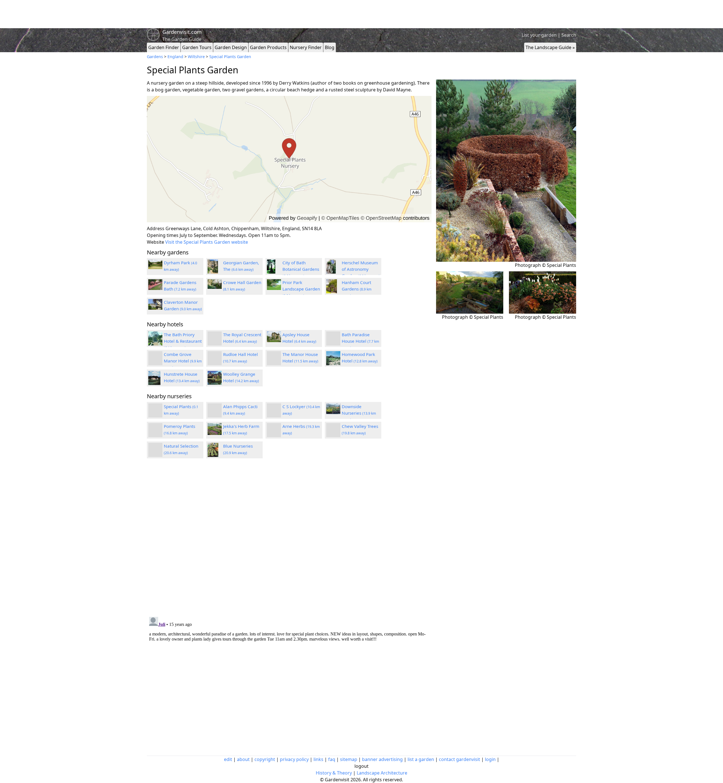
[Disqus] (289, 538)
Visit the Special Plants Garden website (206, 242)
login (490, 759)
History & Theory (334, 773)
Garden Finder (163, 47)
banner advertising (382, 759)
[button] (289, 159)
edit (228, 759)
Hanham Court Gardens (356, 289)
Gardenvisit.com (182, 31)
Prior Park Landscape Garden (301, 289)
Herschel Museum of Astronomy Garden (361, 269)
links (318, 759)
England (175, 56)
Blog (329, 47)
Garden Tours (197, 47)
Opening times (162, 235)
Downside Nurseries (359, 413)
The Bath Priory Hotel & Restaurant (183, 341)
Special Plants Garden (230, 56)
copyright (264, 759)
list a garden (421, 759)
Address (155, 228)
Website (155, 242)
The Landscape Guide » (550, 47)
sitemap (348, 759)
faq (331, 759)
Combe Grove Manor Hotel (183, 360)
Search (568, 35)
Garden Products (268, 47)
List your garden (539, 35)
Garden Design (231, 47)
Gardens (155, 56)
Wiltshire (196, 56)
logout (361, 766)
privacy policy (294, 759)
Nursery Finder (306, 47)
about (243, 759)
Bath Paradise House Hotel (360, 341)
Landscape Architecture (382, 773)
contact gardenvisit (459, 759)
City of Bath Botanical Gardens (300, 269)
